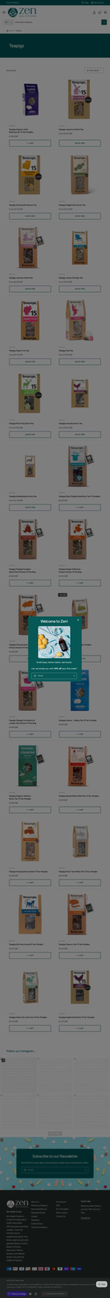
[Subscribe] (74, 676)
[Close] (78, 619)
